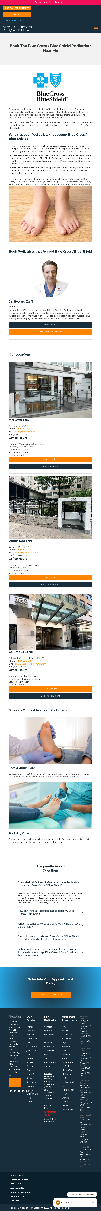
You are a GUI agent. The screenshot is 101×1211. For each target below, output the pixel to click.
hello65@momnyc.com (26, 552)
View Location (50, 459)
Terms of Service (19, 1180)
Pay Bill (17, 15)
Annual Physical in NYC (31, 1039)
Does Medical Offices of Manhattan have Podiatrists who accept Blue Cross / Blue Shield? (48, 884)
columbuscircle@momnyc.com (30, 664)
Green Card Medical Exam (32, 1098)
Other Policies (18, 1184)
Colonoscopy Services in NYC (32, 1050)
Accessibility (17, 1188)
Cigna (64, 1042)
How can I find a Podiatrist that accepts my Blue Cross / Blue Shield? (46, 912)
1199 (64, 1027)
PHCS (65, 1078)
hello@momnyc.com (25, 431)
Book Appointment (50, 466)
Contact (48, 1027)
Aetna (65, 1031)
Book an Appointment (17, 8)
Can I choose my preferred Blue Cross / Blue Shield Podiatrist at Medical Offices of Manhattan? (48, 938)
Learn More (15, 1082)
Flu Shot (30, 1070)
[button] (96, 29)
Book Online (50, 325)
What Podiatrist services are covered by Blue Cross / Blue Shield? (49, 925)
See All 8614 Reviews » (50, 1120)
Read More (85, 319)
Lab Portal (49, 1046)
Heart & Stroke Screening (31, 1078)
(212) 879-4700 (23, 550)
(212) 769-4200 (23, 661)
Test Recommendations (50, 1062)
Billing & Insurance (20, 1192)
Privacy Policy (17, 1175)
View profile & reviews (50, 332)
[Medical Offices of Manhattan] (17, 28)
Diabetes (30, 1066)
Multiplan (67, 1074)
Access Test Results (17, 21)
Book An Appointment (51, 995)
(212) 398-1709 (23, 429)
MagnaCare (67, 1070)
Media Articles (18, 1196)
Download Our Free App (50, 2)
